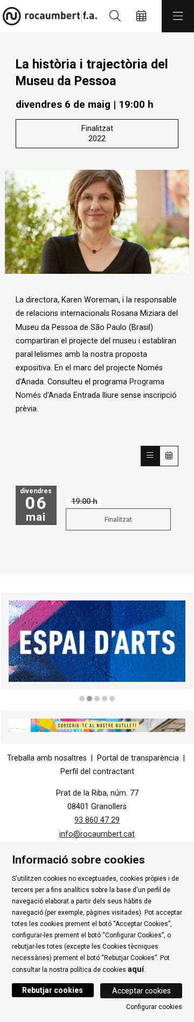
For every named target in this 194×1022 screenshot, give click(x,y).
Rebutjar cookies (52, 990)
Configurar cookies (154, 1007)
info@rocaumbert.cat (97, 834)
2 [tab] (89, 698)
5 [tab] (112, 698)
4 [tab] (104, 698)
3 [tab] (97, 698)
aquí (136, 969)
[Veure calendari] (169, 456)
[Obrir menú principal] (178, 16)
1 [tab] (82, 698)
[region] (97, 647)
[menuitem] (47, 758)
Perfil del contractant (97, 771)
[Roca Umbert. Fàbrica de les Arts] (47, 16)
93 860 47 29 (97, 820)
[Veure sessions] (150, 456)
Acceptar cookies (141, 990)
